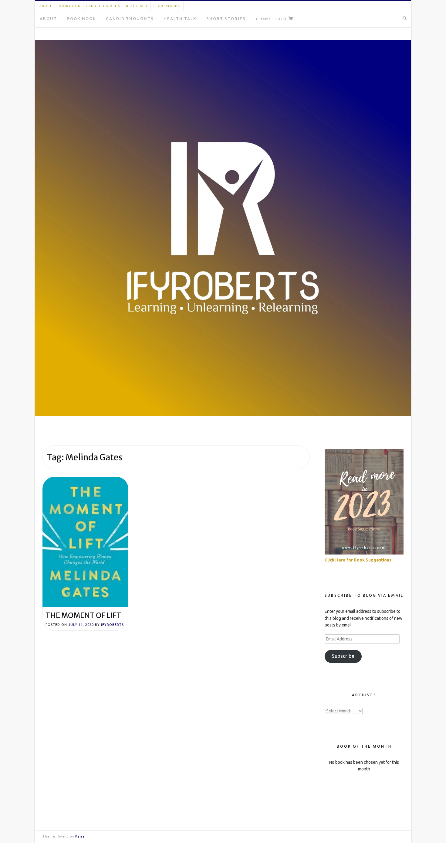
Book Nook (69, 6)
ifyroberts (112, 624)
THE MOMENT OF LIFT (83, 615)
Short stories (167, 6)
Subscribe (343, 656)
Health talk (136, 6)
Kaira (80, 836)
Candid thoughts (103, 6)
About (45, 6)
